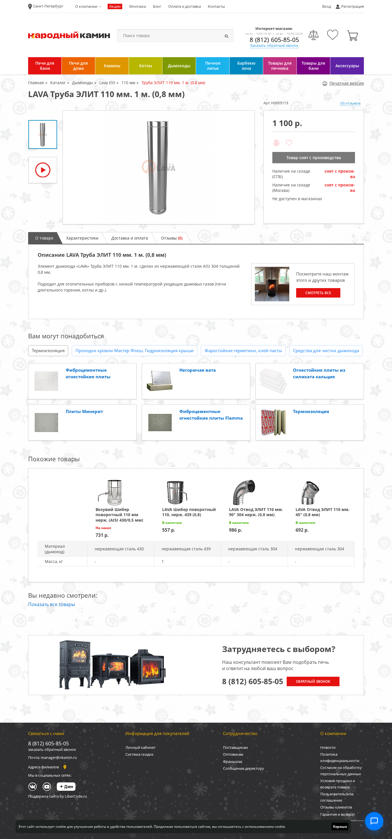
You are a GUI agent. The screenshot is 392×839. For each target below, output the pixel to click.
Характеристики (82, 238)
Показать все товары (51, 604)
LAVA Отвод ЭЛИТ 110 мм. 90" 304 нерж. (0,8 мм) (256, 512)
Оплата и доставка (184, 6)
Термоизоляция (48, 350)
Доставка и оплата (129, 238)
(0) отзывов (350, 103)
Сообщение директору (243, 768)
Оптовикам (233, 754)
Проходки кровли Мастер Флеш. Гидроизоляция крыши (134, 350)
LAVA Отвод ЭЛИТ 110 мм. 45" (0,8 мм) (323, 512)
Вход (326, 6)
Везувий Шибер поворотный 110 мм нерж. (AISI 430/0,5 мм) (119, 514)
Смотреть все (318, 292)
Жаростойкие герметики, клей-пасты (243, 350)
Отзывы (172, 238)
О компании (86, 6)
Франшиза (232, 761)
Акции (115, 6)
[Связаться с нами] (374, 821)
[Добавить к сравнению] (276, 143)
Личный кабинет (140, 747)
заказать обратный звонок (52, 749)
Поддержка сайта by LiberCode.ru (57, 796)
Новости (327, 747)
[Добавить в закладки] (289, 143)
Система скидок (139, 754)
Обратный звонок (313, 681)
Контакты (216, 6)
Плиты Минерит (84, 411)
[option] (159, 167)
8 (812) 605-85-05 (274, 40)
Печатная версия (346, 83)
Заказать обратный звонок (274, 45)
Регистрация (352, 6)
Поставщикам (235, 747)
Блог (157, 6)
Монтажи (137, 6)
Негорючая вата (197, 370)
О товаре (44, 238)
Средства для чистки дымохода (326, 350)
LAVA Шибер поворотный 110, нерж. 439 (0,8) (189, 512)
